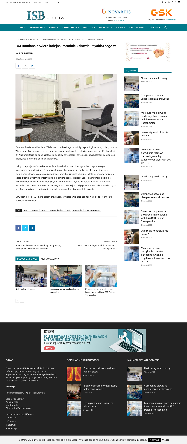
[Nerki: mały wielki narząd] (31, 276)
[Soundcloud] (172, 2)
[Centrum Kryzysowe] (148, 61)
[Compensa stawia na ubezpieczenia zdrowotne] (66, 276)
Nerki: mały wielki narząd (25, 289)
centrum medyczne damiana (52, 210)
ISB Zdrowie (29, 368)
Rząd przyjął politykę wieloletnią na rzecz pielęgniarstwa (97, 247)
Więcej (165, 439)
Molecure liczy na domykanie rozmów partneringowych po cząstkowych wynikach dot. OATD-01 (156, 156)
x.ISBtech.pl (11, 428)
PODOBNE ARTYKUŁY (27, 259)
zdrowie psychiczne (92, 210)
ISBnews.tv (11, 421)
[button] (165, 27)
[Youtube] (179, 2)
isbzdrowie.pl (119, 20)
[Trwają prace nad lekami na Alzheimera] (74, 408)
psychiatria (77, 210)
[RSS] (169, 2)
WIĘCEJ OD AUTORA (49, 259)
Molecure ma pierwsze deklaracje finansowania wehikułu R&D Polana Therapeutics (100, 292)
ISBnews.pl (11, 417)
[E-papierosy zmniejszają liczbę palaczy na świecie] (74, 391)
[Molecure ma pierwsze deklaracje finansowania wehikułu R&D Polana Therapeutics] (101, 276)
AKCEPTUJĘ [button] (154, 440)
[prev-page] (17, 301)
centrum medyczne (31, 210)
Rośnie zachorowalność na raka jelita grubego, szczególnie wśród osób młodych (38, 247)
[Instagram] (162, 2)
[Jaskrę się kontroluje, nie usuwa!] (131, 138)
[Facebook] (159, 2)
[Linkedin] (165, 2)
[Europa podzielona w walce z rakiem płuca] (74, 374)
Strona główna (21, 39)
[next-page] (22, 301)
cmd (68, 210)
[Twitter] (175, 2)
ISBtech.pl (11, 424)
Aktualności (34, 39)
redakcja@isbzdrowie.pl (26, 380)
